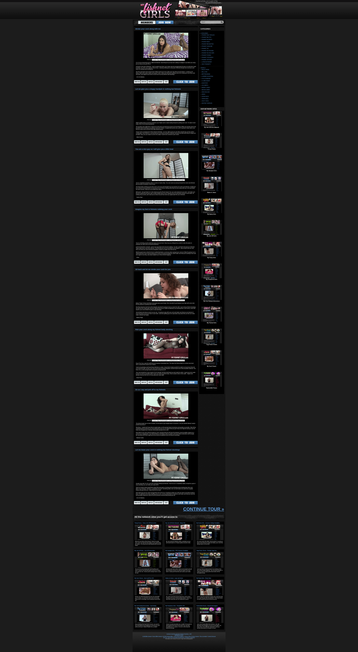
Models (203, 68)
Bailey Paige (205, 69)
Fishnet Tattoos (207, 59)
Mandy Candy (206, 87)
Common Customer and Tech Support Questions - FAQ (179, 633)
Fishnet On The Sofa (208, 53)
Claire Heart (206, 80)
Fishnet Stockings (207, 57)
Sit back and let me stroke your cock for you (153, 269)
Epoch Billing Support (157, 636)
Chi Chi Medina (206, 78)
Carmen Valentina (207, 76)
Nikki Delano (206, 92)
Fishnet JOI (205, 48)
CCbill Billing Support (147, 636)
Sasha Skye (205, 96)
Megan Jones (206, 89)
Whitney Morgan (207, 103)
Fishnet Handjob (207, 46)
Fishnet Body (206, 41)
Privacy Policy (188, 636)
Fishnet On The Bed (208, 50)
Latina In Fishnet (207, 62)
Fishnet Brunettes (208, 44)
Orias (203, 94)
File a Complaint (203, 636)
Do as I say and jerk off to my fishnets (150, 390)
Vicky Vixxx (205, 101)
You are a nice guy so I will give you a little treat (154, 149)
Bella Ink (204, 72)
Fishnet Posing (206, 55)
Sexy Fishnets (206, 64)
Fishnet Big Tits (206, 37)
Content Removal (212, 636)
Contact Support (195, 636)
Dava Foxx (205, 83)
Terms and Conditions (179, 636)
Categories (204, 33)
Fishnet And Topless (208, 35)
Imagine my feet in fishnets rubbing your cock (153, 209)
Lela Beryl (205, 85)
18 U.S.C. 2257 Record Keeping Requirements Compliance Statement (179, 637)
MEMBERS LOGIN (179, 635)
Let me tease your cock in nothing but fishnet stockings (157, 450)
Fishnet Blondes (207, 39)
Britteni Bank (206, 74)
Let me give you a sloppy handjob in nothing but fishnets (158, 89)
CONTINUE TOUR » (203, 509)
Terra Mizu (205, 98)
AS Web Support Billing (168, 636)
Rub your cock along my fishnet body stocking (154, 329)
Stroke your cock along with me (148, 29)
